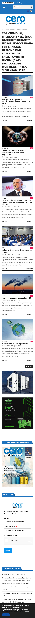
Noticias (4, 198)
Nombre (7, 518)
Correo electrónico (10, 527)
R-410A (22, 67)
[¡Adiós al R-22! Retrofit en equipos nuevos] (17, 236)
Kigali (16, 47)
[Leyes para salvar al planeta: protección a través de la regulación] (17, 136)
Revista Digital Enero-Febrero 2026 (13, 574)
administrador (8, 106)
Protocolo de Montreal (11, 65)
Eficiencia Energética (17, 36)
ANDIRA (3, 248)
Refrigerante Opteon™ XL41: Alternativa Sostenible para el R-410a (16, 101)
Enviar (7, 550)
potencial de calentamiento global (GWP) (13, 57)
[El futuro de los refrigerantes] (17, 329)
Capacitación (5, 341)
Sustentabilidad (13, 70)
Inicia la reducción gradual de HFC (16, 298)
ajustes (26, 611)
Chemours (15, 33)
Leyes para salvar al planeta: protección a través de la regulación (14, 152)
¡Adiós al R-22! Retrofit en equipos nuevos (17, 251)
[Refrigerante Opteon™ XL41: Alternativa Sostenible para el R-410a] (17, 85)
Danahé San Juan (8, 300)
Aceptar (6, 615)
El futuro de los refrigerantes (15, 343)
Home (3, 29)
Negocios (4, 97)
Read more (4, 120)
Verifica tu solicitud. (11, 535)
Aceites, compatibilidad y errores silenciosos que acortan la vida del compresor (16, 600)
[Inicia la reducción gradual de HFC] (17, 284)
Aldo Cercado (7, 207)
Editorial (6, 157)
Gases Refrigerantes (16, 40)
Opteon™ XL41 (11, 50)
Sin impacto (5, 148)
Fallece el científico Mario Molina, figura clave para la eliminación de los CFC (17, 202)
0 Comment (30, 120)
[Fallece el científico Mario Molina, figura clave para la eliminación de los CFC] (17, 186)
